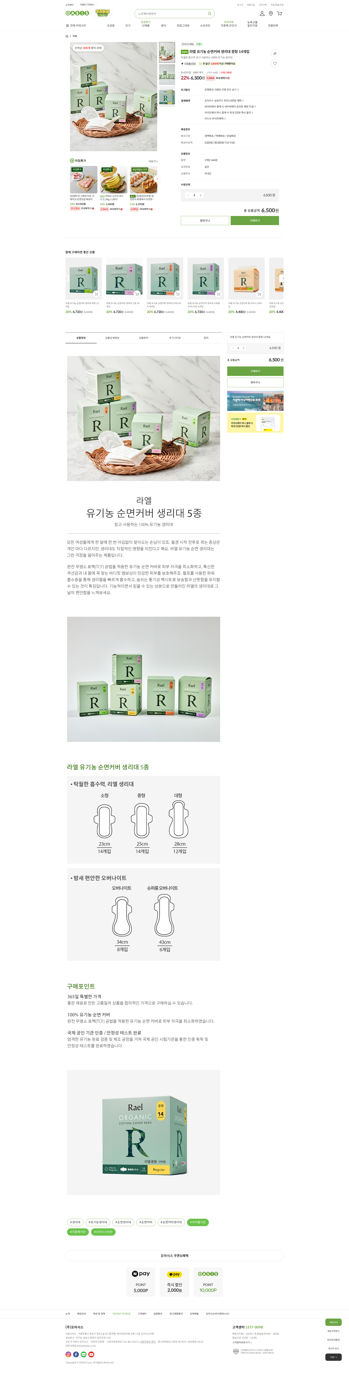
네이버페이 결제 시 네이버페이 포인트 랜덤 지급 (229, 106)
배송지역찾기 (334, 1331)
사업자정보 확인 (148, 1341)
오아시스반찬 (104, 1232)
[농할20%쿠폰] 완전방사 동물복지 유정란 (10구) (142, 198)
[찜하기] (275, 63)
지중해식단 (79, 1232)
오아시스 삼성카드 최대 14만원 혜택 (223, 100)
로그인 (240, 5)
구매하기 (255, 220)
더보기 (152, 161)
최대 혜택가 (217, 78)
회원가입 (251, 5)
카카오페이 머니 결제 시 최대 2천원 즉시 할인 (227, 112)
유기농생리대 (99, 1222)
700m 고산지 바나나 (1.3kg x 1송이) (111, 198)
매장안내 (81, 1313)
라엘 (198, 44)
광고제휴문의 (176, 1313)
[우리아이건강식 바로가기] (103, 13)
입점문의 (158, 1313)
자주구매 (263, 5)
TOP (332, 1357)
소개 (67, 1313)
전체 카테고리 (78, 25)
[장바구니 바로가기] (280, 13)
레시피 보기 (333, 1348)
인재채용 (194, 1313)
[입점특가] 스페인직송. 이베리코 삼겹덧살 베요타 (82, 198)
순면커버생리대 (172, 1222)
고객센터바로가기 (241, 1342)
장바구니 (205, 220)
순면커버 (146, 1222)
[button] (157, 178)
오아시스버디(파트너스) (217, 1313)
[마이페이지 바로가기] (262, 13)
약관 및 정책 (99, 1313)
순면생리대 (124, 1222)
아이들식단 (199, 1222)
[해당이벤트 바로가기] (140, 1269)
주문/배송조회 (277, 5)
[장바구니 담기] (96, 294)
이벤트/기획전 (86, 4)
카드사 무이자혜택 (213, 118)
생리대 (76, 1222)
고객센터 (69, 5)
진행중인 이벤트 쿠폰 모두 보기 (220, 89)
